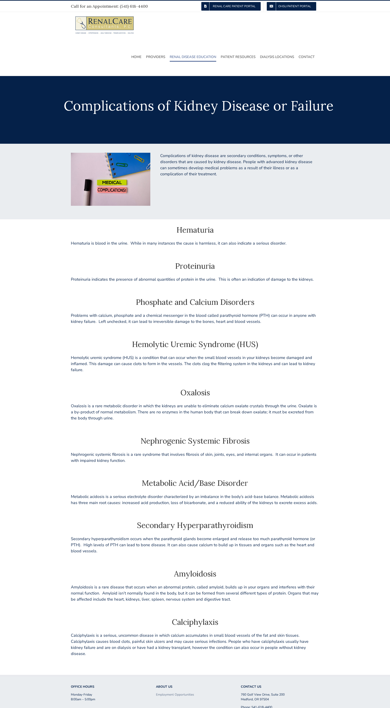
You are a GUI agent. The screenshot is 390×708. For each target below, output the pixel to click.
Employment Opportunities (175, 694)
